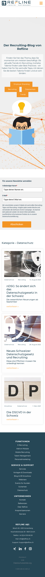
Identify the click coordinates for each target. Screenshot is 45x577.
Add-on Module (22, 449)
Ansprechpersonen (22, 510)
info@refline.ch (24, 539)
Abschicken (16, 224)
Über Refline (22, 507)
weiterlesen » (12, 306)
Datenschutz (30, 89)
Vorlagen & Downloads (22, 472)
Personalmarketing (22, 459)
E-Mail (4, 195)
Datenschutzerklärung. (10, 216)
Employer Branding (22, 84)
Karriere (22, 514)
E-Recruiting (22, 445)
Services (22, 469)
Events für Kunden (22, 483)
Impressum (22, 557)
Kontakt (22, 500)
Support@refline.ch (26, 542)
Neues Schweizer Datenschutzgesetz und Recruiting (20, 354)
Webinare (22, 480)
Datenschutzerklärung (23, 563)
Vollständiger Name (9, 186)
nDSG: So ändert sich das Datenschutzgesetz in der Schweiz (21, 291)
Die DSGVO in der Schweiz (18, 414)
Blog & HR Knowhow (22, 476)
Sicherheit (22, 487)
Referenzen (22, 503)
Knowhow (8, 406)
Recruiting (12, 89)
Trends (23, 94)
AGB (22, 560)
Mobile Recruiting (22, 452)
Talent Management (22, 456)
